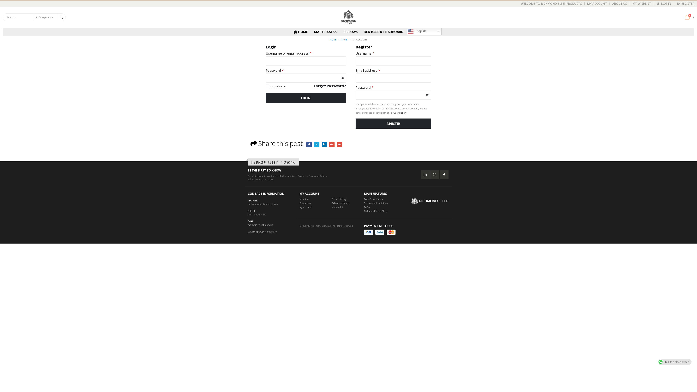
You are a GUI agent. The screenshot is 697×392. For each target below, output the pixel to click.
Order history (339, 199)
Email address (375, 70)
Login (306, 98)
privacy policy (398, 112)
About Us (619, 4)
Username (372, 53)
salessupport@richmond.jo (262, 231)
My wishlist (337, 207)
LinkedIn (324, 144)
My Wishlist (642, 4)
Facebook (309, 144)
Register (687, 4)
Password (281, 70)
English (419, 31)
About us (304, 199)
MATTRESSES (324, 32)
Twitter (316, 144)
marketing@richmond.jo (260, 224)
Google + (332, 144)
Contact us (305, 203)
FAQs (367, 207)
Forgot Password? (330, 86)
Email (339, 144)
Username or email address (295, 53)
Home (303, 32)
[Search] (61, 17)
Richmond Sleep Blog (375, 211)
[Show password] (342, 78)
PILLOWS (350, 32)
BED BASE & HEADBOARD (383, 32)
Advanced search (341, 203)
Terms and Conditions (376, 203)
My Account (597, 4)
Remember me (278, 86)
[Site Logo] (348, 17)
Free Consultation (373, 199)
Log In (666, 4)
